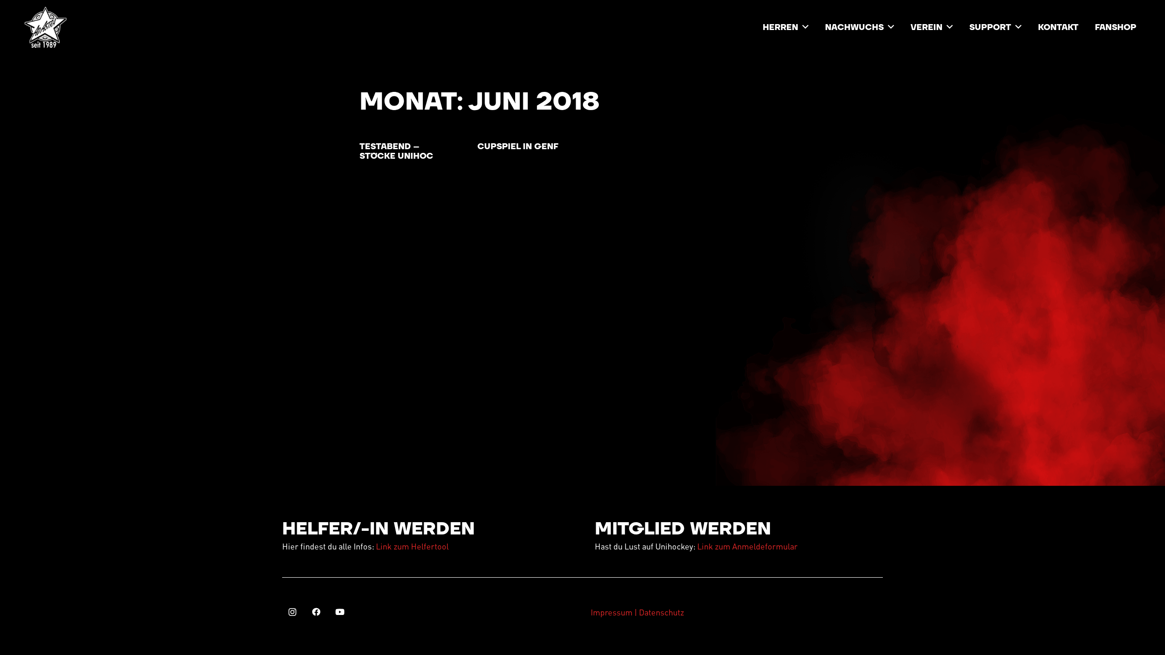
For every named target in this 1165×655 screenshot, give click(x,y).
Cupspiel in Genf (517, 146)
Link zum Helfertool (412, 546)
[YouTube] (339, 612)
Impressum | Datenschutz (637, 612)
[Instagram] (292, 612)
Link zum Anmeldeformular (747, 546)
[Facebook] (316, 612)
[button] (805, 27)
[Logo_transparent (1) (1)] (45, 27)
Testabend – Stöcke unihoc (396, 151)
